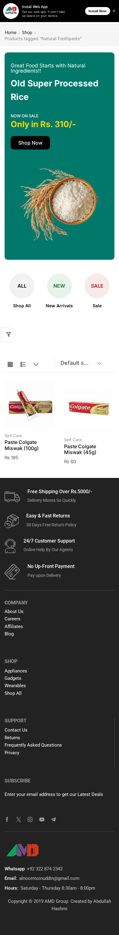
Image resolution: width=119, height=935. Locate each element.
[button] (30, 143)
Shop (27, 32)
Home (10, 32)
